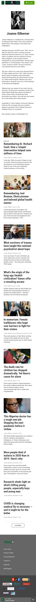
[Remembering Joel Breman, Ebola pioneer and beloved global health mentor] (17, 182)
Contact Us (7, 560)
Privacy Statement (9, 557)
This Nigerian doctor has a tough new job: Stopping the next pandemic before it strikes (17, 423)
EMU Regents (8, 568)
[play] (3, 600)
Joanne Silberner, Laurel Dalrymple (13, 333)
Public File (6, 564)
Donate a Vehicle (8, 553)
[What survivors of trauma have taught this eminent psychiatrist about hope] (17, 231)
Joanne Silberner (8, 157)
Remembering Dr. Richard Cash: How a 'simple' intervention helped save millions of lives (18, 148)
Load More (18, 525)
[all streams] (33, 599)
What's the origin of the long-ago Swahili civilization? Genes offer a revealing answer (17, 277)
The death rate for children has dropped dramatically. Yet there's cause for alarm (17, 371)
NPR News (6, 141)
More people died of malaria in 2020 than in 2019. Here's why (16, 455)
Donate (30, 3)
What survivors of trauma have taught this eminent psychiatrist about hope (18, 246)
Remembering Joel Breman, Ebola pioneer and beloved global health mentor (18, 198)
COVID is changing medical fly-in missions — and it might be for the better (18, 508)
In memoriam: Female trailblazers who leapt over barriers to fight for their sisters (17, 324)
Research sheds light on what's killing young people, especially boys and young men (17, 486)
